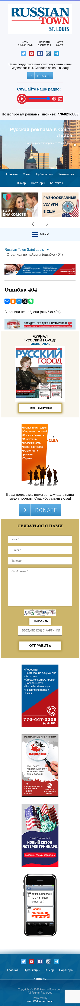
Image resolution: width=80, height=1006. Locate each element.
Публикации (44, 174)
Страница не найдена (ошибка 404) (35, 254)
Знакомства (66, 174)
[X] (25, 301)
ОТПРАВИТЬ (40, 645)
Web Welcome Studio (40, 1001)
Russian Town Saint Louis (24, 249)
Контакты (56, 183)
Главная (12, 174)
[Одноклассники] (13, 301)
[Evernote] (30, 301)
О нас (27, 174)
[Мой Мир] (19, 301)
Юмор (21, 183)
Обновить (40, 621)
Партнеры (38, 183)
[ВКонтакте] (7, 301)
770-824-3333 (68, 114)
